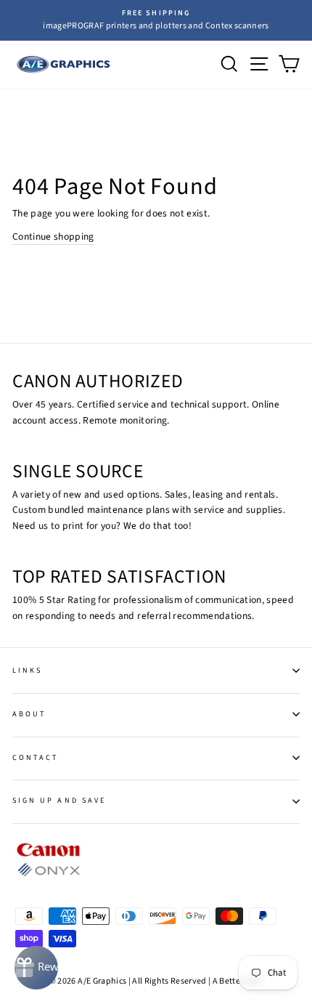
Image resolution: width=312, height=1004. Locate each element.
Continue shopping (53, 236)
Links (27, 670)
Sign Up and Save (59, 800)
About (29, 714)
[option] (156, 20)
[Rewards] (36, 967)
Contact (35, 758)
